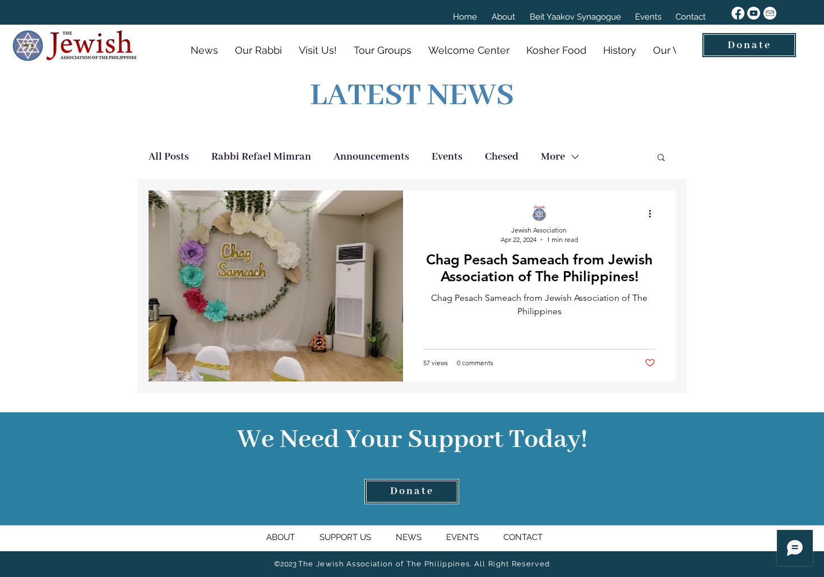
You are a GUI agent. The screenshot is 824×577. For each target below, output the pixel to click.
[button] (661, 158)
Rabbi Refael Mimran (261, 157)
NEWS (410, 537)
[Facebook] (738, 13)
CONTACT (522, 537)
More (553, 157)
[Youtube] (753, 13)
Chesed (502, 157)
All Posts (169, 157)
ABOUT (293, 537)
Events (447, 157)
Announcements (371, 157)
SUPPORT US (358, 537)
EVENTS (463, 537)
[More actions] (653, 213)
